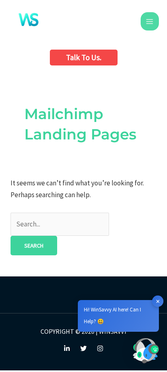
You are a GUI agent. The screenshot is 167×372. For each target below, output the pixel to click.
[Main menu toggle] (150, 21)
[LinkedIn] (67, 348)
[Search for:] (60, 224)
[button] (84, 57)
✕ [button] (158, 301)
